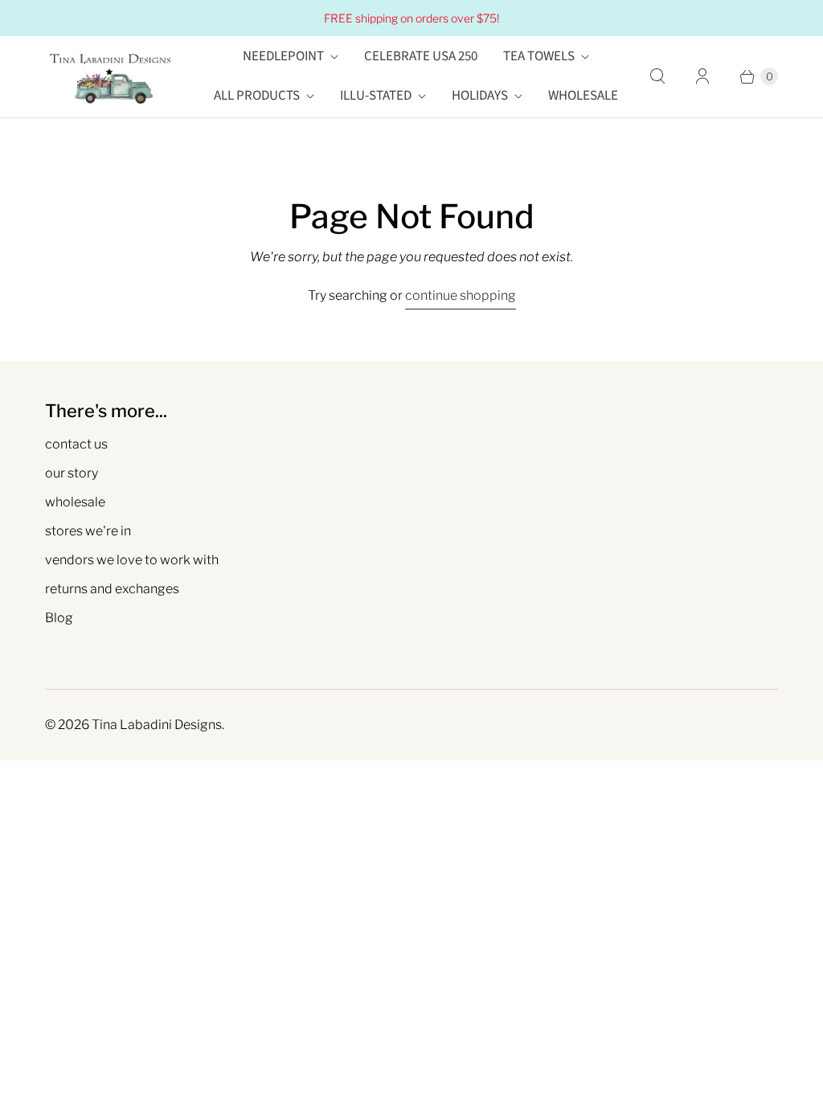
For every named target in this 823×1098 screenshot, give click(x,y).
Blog (59, 617)
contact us (76, 444)
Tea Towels (539, 56)
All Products (257, 95)
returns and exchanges (112, 588)
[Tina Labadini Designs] (109, 76)
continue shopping (460, 295)
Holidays (480, 95)
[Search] (657, 76)
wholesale (75, 502)
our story (71, 473)
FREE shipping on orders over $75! (411, 18)
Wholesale (583, 95)
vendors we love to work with (132, 559)
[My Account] (702, 76)
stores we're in (88, 531)
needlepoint (283, 56)
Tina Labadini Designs (157, 724)
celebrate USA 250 (420, 56)
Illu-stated (376, 95)
